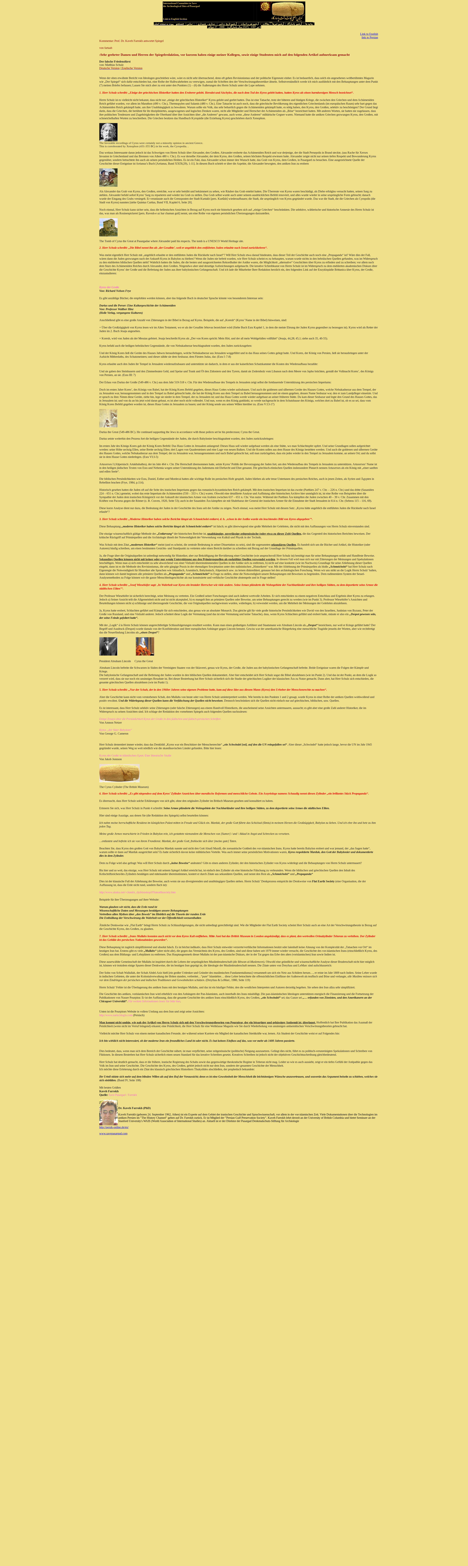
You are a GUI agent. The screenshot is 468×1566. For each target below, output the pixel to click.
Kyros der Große (109, 287)
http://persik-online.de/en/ (114, 1127)
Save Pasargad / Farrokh (123, 1094)
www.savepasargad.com (113, 1133)
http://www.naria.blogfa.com (115, 1015)
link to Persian (370, 37)
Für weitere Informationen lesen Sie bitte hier (154, 1001)
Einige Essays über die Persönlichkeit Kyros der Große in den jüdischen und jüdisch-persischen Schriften (160, 718)
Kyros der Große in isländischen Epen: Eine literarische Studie (135, 755)
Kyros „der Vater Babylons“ (115, 729)
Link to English (369, 33)
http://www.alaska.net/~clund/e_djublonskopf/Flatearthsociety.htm (137, 892)
